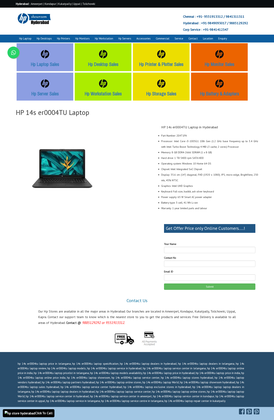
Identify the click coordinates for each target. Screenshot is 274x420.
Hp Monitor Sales (219, 64)
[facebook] (242, 411)
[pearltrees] (256, 411)
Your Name (170, 244)
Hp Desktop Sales (103, 64)
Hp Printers (63, 38)
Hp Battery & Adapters (219, 94)
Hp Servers (124, 38)
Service (179, 38)
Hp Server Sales (45, 94)
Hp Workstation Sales (103, 94)
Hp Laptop (25, 38)
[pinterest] (249, 411)
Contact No (170, 257)
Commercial (162, 38)
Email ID (168, 271)
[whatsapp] (13, 52)
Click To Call (44, 413)
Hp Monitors (82, 38)
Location (208, 38)
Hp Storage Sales (161, 94)
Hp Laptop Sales (45, 64)
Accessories (143, 38)
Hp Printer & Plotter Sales (161, 64)
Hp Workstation (104, 38)
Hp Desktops (44, 38)
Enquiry (222, 38)
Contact (193, 38)
